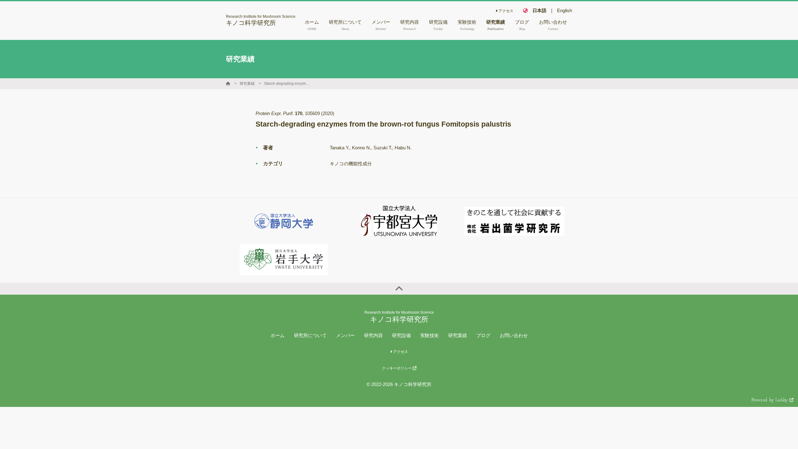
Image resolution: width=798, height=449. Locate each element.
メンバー (345, 335)
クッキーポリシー (397, 368)
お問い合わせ (514, 335)
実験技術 (429, 335)
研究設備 (401, 335)
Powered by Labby (771, 400)
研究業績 (247, 83)
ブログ (483, 335)
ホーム (278, 335)
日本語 (539, 10)
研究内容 (373, 335)
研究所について (310, 335)
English (564, 10)
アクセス (505, 11)
